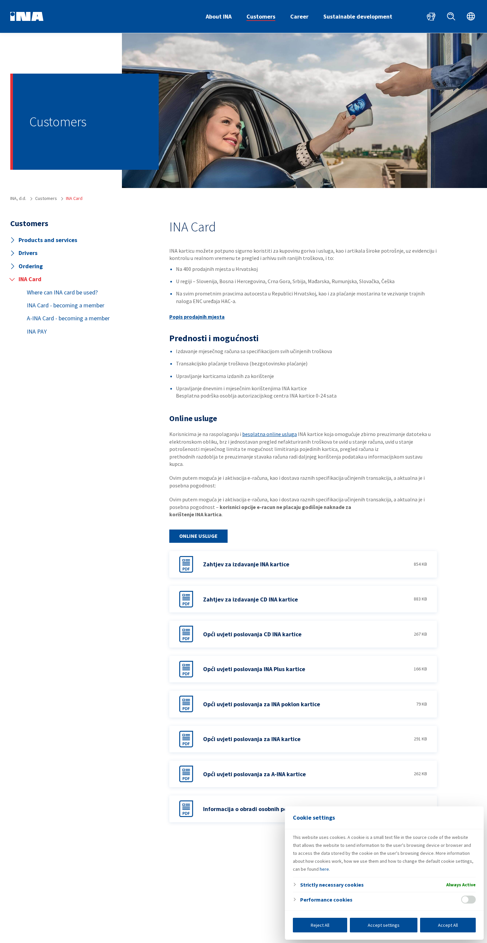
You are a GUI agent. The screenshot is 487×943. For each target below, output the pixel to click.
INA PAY (37, 331)
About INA (219, 16)
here (324, 869)
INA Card (30, 279)
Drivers (28, 253)
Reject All (320, 925)
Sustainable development (357, 16)
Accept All (448, 925)
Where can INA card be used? (62, 292)
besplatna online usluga (269, 434)
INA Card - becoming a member (65, 305)
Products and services (48, 240)
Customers (260, 16)
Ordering (31, 266)
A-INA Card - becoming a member (68, 318)
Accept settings (384, 925)
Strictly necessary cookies (332, 884)
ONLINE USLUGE (198, 536)
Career (299, 16)
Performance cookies (326, 899)
